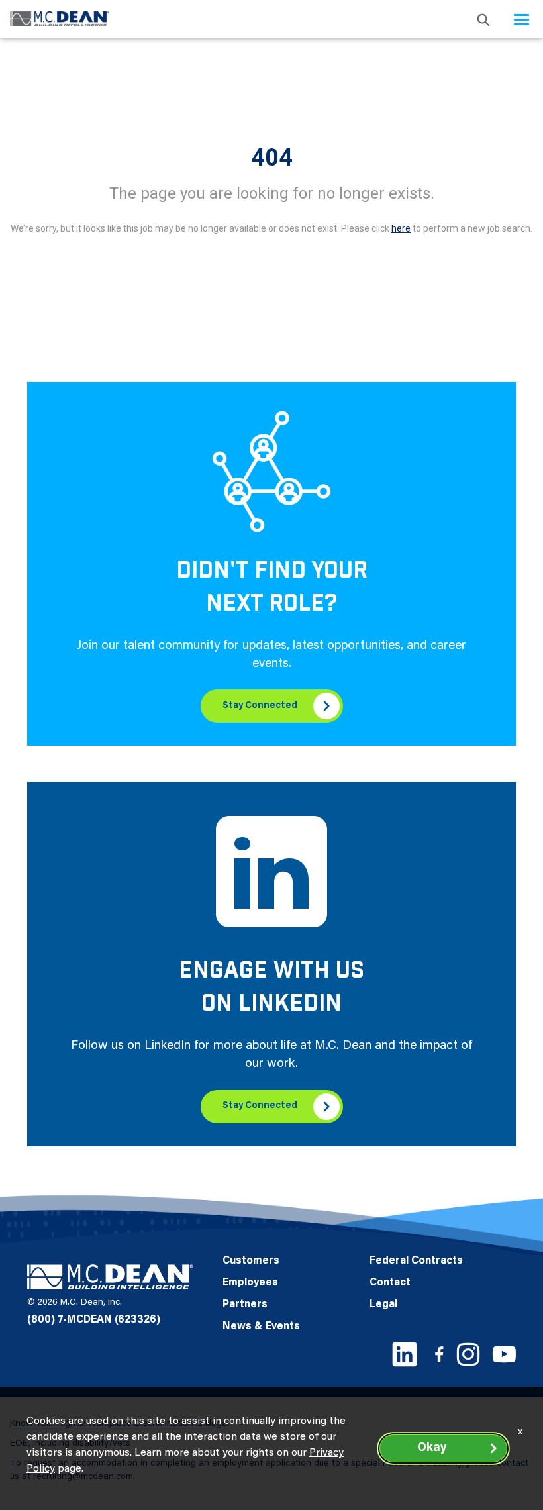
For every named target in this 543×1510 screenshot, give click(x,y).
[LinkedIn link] (404, 1354)
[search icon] (483, 19)
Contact (390, 1283)
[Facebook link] (439, 1354)
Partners (245, 1304)
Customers (250, 1261)
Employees (250, 1283)
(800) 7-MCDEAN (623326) (93, 1320)
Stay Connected (259, 706)
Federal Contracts (416, 1261)
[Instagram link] (468, 1354)
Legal (383, 1304)
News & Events (261, 1326)
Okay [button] (431, 1448)
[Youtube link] (504, 1354)
